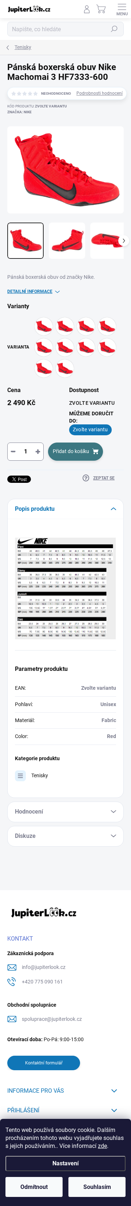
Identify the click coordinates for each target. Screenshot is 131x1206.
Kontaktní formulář (44, 1063)
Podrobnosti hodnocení (99, 93)
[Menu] (122, 9)
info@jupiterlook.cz (44, 967)
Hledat (114, 29)
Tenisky (39, 775)
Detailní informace (29, 291)
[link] (65, 588)
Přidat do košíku (71, 451)
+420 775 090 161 (42, 982)
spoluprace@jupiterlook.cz (52, 1019)
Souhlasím (97, 1186)
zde (102, 1145)
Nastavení (65, 1163)
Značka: (19, 112)
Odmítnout (34, 1186)
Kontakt (20, 938)
